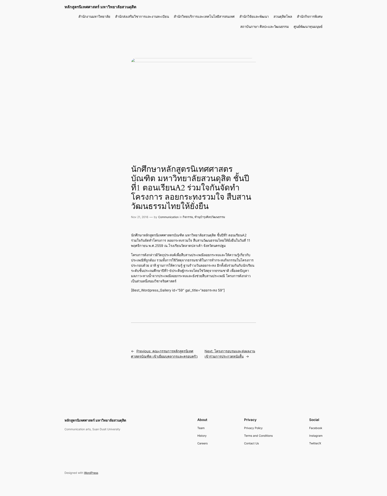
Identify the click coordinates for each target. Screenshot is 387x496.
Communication (168, 217)
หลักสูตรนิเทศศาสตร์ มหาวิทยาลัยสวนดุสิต (100, 6)
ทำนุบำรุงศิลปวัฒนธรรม (210, 217)
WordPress (91, 472)
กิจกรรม (188, 217)
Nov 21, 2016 (139, 217)
